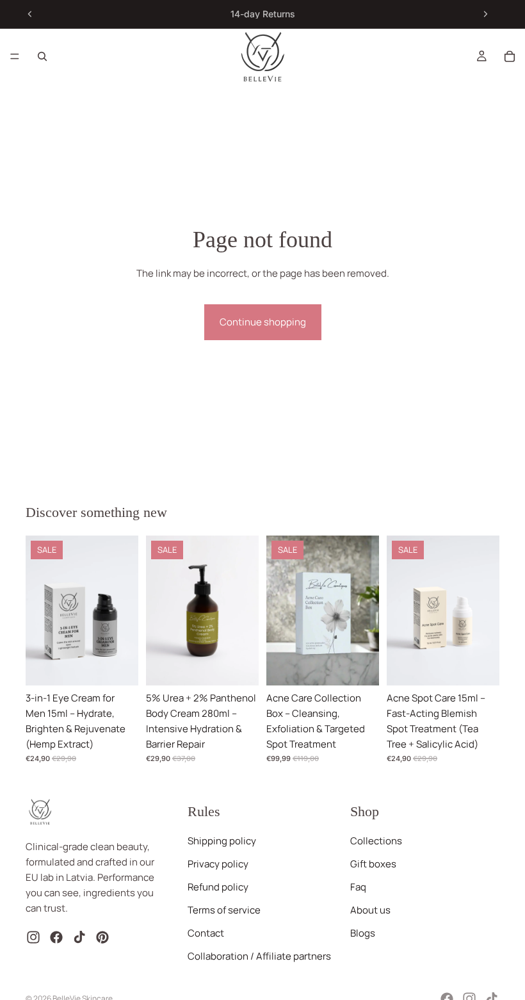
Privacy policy (218, 864)
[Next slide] (485, 14)
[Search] (42, 56)
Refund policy (218, 887)
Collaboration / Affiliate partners (259, 956)
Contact (206, 933)
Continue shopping (263, 322)
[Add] (118, 665)
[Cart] (510, 56)
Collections (376, 841)
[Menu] (14, 56)
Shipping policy (222, 841)
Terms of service (224, 910)
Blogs (362, 933)
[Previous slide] (30, 14)
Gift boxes (373, 864)
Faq (358, 887)
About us (370, 910)
